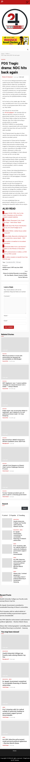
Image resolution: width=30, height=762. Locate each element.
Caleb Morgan (5, 687)
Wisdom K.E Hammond (7, 77)
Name (6, 315)
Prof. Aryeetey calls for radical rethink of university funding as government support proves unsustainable (7, 549)
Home (14, 750)
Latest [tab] (5, 515)
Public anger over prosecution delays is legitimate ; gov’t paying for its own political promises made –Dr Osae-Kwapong (15, 399)
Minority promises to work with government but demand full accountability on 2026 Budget (15, 344)
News (21, 529)
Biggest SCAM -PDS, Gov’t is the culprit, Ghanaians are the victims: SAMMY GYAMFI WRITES (12, 215)
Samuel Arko (5, 361)
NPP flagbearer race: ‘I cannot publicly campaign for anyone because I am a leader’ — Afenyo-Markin (15, 372)
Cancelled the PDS (10, 262)
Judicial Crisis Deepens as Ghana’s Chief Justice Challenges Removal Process (15, 454)
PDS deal (18, 262)
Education (16, 519)
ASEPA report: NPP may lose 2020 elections (12, 267)
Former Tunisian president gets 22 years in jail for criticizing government (15, 482)
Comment (7, 296)
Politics (3, 59)
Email (6, 320)
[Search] (28, 49)
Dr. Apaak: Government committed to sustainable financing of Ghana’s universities (7, 535)
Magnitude (26, 758)
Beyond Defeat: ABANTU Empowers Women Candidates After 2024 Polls (15, 428)
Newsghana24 (5, 443)
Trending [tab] (21, 515)
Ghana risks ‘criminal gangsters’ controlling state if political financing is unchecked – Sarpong (7, 577)
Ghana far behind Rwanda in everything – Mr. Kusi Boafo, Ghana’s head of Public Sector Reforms (15, 274)
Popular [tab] (13, 515)
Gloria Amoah (5, 470)
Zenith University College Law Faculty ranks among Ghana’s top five (7, 523)
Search (5, 504)
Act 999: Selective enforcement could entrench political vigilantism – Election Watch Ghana (7, 563)
